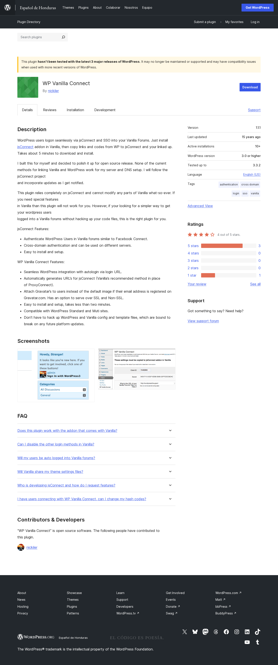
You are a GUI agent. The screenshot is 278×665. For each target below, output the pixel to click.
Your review (197, 284)
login (236, 193)
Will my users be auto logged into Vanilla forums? (56, 458)
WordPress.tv (127, 613)
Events (171, 599)
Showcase (74, 593)
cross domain (250, 184)
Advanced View (200, 206)
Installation (75, 110)
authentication (229, 184)
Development (105, 110)
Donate (173, 606)
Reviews (49, 110)
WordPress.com (228, 593)
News (21, 599)
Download (250, 87)
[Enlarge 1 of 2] (89, 354)
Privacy (22, 613)
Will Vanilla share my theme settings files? (50, 472)
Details (27, 110)
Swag (172, 613)
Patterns (73, 613)
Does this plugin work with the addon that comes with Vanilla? (67, 431)
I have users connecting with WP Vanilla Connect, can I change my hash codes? (81, 499)
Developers (124, 606)
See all (255, 284)
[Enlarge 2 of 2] (169, 354)
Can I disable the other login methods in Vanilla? (55, 444)
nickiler (53, 91)
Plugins (72, 606)
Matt (220, 599)
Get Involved (175, 593)
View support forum (203, 321)
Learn (120, 593)
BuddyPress (226, 613)
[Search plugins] (63, 37)
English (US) (252, 174)
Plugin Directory (28, 22)
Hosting (22, 606)
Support (254, 110)
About (21, 593)
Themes (73, 599)
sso (245, 193)
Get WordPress (258, 7)
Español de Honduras (73, 637)
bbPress (223, 606)
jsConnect (25, 147)
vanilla (255, 193)
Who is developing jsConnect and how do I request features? (66, 485)
